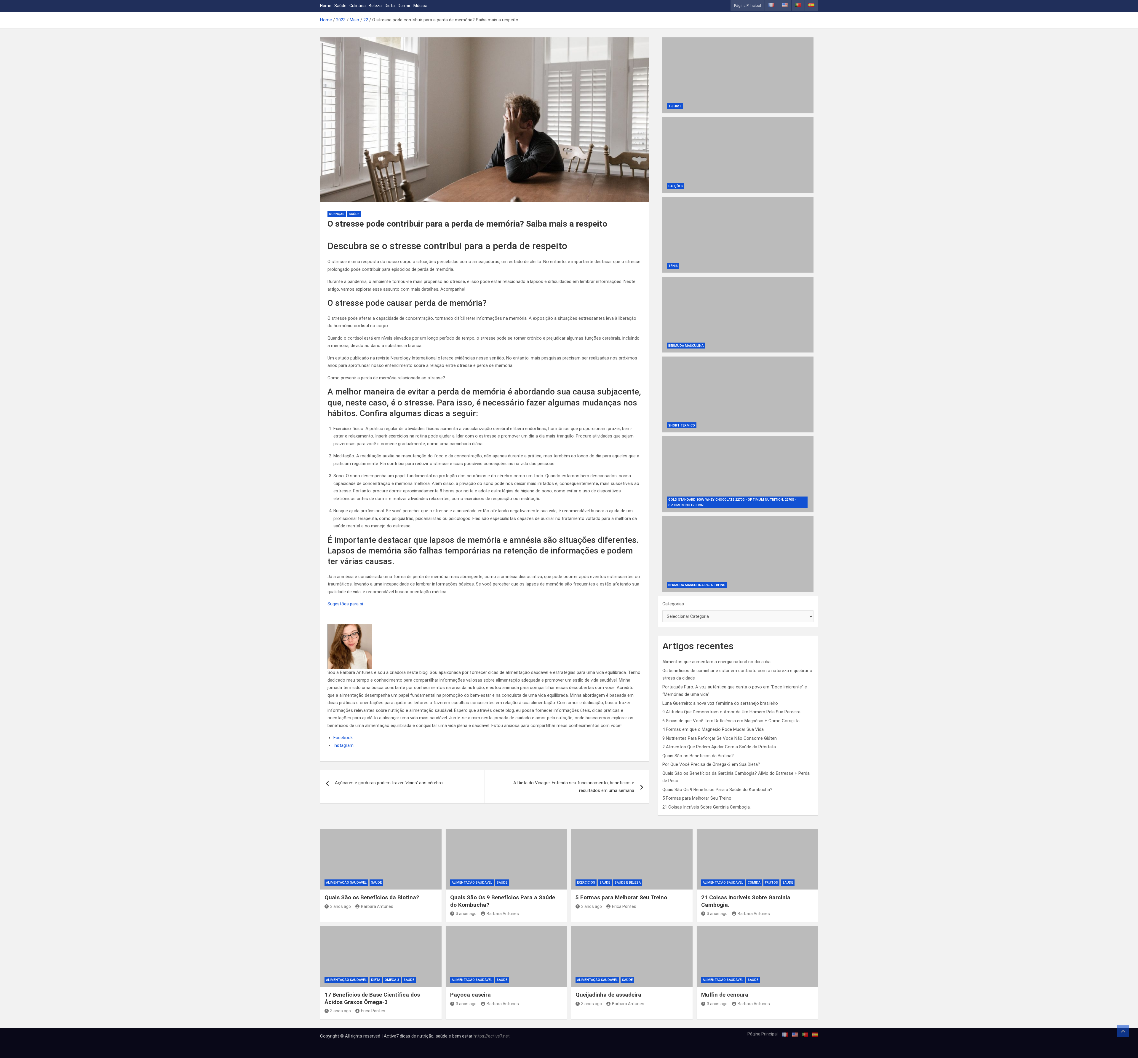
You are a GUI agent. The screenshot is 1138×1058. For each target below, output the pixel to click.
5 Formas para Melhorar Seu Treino (696, 798)
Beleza (375, 5)
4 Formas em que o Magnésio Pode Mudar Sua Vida (713, 729)
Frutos (771, 882)
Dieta (390, 5)
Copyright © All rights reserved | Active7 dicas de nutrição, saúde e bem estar (397, 1036)
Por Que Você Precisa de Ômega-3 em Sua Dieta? (711, 764)
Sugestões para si (345, 604)
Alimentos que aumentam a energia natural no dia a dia (716, 661)
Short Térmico (681, 425)
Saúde (340, 5)
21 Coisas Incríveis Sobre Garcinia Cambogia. (706, 807)
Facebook (343, 737)
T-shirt (674, 106)
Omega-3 (392, 980)
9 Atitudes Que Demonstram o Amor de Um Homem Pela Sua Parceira (731, 712)
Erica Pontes (624, 906)
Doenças (336, 214)
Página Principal (747, 5)
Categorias (673, 604)
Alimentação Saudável (346, 882)
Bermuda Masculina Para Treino (696, 585)
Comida (754, 882)
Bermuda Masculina (686, 346)
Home (325, 5)
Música (420, 5)
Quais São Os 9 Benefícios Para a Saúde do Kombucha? (717, 789)
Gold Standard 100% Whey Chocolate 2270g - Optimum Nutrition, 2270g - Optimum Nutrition (732, 502)
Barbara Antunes (377, 906)
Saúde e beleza (628, 882)
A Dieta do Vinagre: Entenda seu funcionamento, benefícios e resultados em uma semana (573, 786)
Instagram (343, 745)
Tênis (673, 266)
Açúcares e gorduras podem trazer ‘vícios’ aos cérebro (389, 782)
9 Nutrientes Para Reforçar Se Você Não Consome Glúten (719, 738)
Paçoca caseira (470, 994)
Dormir (404, 5)
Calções (675, 186)
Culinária (357, 5)
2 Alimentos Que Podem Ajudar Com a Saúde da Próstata (719, 747)
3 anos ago (340, 906)
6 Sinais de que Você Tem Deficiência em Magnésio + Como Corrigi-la (731, 720)
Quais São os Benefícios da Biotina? (698, 755)
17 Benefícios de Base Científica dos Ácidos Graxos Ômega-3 (372, 998)
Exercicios (586, 882)
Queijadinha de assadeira (608, 994)
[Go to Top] (1123, 1031)
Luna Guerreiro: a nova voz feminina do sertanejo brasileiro (720, 703)
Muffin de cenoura (724, 994)
